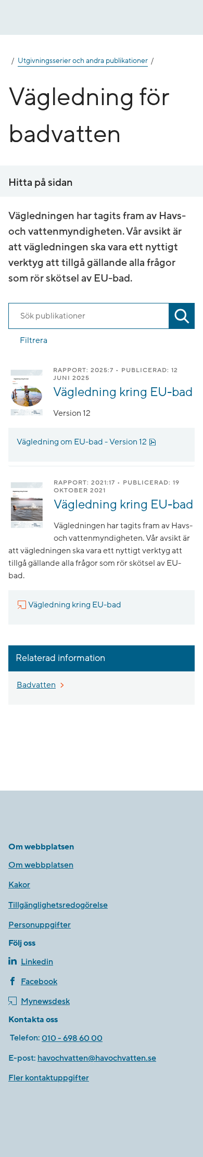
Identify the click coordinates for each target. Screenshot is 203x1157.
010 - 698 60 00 (72, 1038)
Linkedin (37, 962)
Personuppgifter (39, 925)
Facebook (39, 981)
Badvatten (36, 685)
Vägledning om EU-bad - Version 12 (86, 442)
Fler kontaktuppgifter (48, 1078)
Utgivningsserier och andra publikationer (83, 61)
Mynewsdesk (45, 1001)
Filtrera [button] (33, 340)
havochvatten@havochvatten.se (96, 1058)
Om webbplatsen (40, 865)
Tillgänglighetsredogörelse (58, 905)
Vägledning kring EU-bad (123, 392)
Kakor (19, 885)
